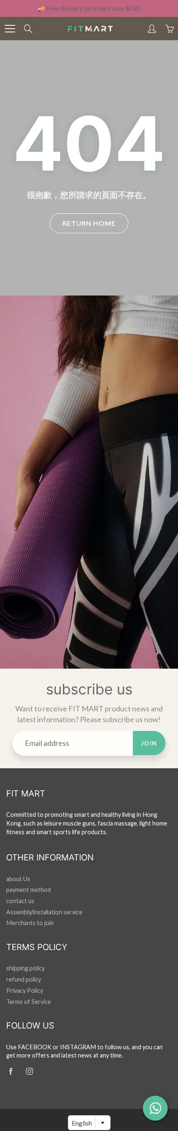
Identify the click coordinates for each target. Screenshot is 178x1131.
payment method (28, 889)
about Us (18, 878)
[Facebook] (10, 1071)
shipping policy (25, 968)
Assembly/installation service (44, 912)
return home (89, 223)
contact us (20, 900)
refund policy (23, 979)
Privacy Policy (24, 990)
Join (149, 743)
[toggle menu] (9, 28)
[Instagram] (29, 1071)
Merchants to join (30, 922)
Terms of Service (28, 1001)
